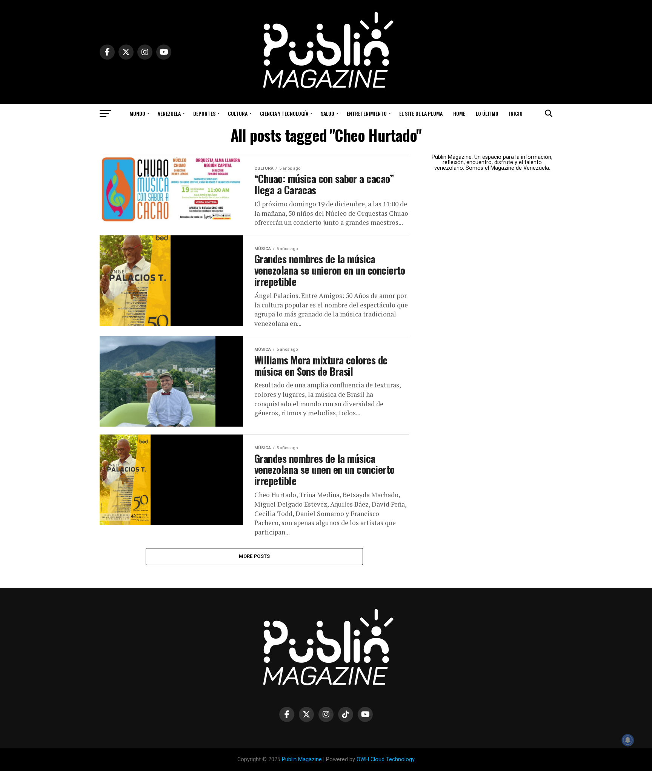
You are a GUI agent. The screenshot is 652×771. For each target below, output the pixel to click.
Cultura (238, 113)
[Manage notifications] (628, 740)
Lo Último (487, 113)
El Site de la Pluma (421, 113)
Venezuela (169, 113)
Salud (327, 113)
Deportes (204, 113)
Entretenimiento (367, 113)
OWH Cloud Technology (386, 759)
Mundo (137, 113)
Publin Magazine (302, 759)
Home (459, 113)
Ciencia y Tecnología (284, 113)
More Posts (254, 556)
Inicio (516, 113)
